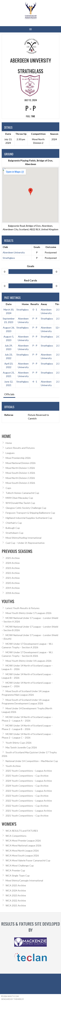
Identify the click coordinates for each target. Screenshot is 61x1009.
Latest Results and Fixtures (20, 447)
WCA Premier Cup (15, 870)
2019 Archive (13, 587)
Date (9, 304)
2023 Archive (13, 568)
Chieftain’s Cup (14, 522)
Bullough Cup (13, 527)
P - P (34, 318)
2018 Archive (13, 593)
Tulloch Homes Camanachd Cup (22, 492)
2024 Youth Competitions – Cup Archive (27, 785)
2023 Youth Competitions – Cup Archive (27, 795)
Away (44, 304)
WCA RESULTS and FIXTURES (22, 830)
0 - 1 (35, 309)
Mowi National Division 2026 (20, 463)
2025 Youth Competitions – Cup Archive (27, 775)
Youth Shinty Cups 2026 (18, 742)
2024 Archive (13, 562)
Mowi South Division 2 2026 (20, 482)
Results (34, 304)
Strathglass (9, 257)
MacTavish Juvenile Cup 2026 (21, 747)
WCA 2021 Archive (16, 905)
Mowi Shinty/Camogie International (24, 880)
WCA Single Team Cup (18, 875)
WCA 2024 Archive (16, 890)
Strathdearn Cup (14, 532)
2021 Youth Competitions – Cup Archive (27, 815)
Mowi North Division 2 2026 (20, 477)
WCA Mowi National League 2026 (23, 845)
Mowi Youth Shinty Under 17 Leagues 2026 (28, 613)
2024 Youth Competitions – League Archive (29, 780)
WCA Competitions (16, 835)
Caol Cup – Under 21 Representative (25, 542)
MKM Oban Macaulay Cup (19, 497)
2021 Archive (13, 577)
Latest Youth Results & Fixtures (22, 608)
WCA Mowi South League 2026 (22, 855)
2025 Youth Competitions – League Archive (29, 770)
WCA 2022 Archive (16, 900)
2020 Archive (13, 582)
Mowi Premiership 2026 (18, 457)
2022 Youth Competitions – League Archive (29, 800)
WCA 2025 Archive (16, 885)
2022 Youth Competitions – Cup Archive (27, 805)
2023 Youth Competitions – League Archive (29, 790)
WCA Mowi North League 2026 (22, 850)
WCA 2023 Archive (16, 895)
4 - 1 (35, 381)
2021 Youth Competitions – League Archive (29, 810)
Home (25, 304)
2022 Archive (13, 572)
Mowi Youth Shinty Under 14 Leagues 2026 (28, 660)
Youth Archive (13, 765)
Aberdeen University (14, 252)
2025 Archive (13, 557)
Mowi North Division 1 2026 (20, 467)
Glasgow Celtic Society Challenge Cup (26, 507)
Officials (9, 394)
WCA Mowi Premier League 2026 (23, 840)
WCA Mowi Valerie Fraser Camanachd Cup (28, 860)
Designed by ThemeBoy (12, 999)
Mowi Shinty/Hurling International (23, 537)
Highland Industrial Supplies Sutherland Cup (29, 517)
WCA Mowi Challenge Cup (20, 865)
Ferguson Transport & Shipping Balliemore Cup (30, 512)
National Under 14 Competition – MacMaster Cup (32, 761)
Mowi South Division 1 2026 (20, 472)
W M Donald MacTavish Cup (20, 502)
